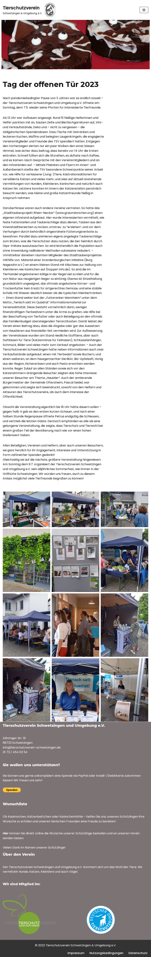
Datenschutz (138, 953)
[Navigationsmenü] (144, 10)
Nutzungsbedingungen (106, 953)
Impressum (76, 953)
